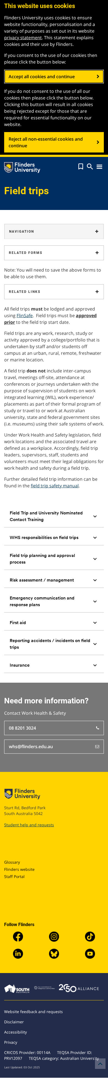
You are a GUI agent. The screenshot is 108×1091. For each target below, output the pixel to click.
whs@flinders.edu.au (31, 746)
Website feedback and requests (33, 1011)
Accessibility (15, 1032)
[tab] (54, 516)
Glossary (12, 862)
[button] (81, 166)
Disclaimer (14, 1021)
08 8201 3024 (22, 728)
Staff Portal (14, 876)
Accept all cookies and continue (42, 76)
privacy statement (23, 38)
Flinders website (19, 869)
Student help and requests (29, 824)
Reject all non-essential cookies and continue (46, 142)
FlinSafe (25, 315)
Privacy (10, 1042)
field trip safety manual (55, 486)
